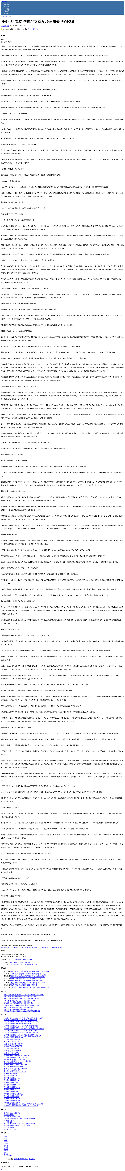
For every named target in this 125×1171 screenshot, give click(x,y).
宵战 (5, 1136)
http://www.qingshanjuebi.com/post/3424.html (19, 959)
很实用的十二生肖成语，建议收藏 (20, 962)
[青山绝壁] (4, 1)
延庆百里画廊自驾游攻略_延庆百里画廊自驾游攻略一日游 (27, 982)
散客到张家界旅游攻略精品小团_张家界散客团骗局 (25, 978)
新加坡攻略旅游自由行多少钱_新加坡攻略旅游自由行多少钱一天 (29, 971)
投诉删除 (32, 1159)
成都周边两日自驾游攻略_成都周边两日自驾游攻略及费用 (27, 977)
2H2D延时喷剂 (25, 947)
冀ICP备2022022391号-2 (21, 1159)
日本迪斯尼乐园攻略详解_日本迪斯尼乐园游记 (24, 986)
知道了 (3, 1169)
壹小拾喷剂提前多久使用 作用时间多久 (16, 1064)
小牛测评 (3, 26)
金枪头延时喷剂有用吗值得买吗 (13, 1095)
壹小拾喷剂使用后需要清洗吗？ (13, 1066)
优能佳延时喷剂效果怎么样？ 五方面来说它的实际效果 (20, 1034)
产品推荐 (7, 13)
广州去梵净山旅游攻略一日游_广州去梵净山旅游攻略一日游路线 (29, 987)
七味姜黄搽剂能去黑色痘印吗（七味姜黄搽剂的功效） (20, 1118)
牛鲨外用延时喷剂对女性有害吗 (13, 1043)
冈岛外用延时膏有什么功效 (12, 1116)
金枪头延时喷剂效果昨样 (11, 1097)
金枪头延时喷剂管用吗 (11, 1091)
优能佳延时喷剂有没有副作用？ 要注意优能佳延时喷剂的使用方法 (24, 1029)
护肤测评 (7, 10)
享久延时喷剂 (5, 947)
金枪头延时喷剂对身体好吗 (12, 1102)
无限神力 (7, 1143)
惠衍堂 (6, 1141)
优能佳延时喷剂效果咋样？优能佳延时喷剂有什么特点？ (21, 1032)
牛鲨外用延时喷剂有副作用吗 (13, 1050)
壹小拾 (6, 1145)
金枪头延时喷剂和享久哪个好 (13, 1093)
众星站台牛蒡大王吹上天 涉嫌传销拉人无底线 (23, 964)
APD (5, 1152)
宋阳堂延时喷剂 (57, 947)
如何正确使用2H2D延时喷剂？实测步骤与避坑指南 (19, 1004)
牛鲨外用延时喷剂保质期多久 (13, 1045)
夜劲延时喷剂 (36, 947)
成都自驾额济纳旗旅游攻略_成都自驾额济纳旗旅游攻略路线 (28, 975)
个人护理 (7, 8)
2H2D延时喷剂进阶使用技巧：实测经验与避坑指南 (19, 1000)
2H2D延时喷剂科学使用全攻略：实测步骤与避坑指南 (20, 996)
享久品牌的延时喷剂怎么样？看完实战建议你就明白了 (20, 1124)
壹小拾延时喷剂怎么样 (11, 1075)
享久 (5, 1138)
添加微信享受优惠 (6, 42)
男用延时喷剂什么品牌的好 (12, 1113)
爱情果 (6, 1147)
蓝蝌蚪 (6, 1150)
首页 (2, 16)
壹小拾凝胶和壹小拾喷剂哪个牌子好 (15, 1072)
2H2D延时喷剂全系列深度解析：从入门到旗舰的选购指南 (21, 998)
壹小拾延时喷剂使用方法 (11, 1077)
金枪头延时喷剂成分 (10, 1086)
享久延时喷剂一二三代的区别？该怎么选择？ (17, 1125)
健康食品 (7, 6)
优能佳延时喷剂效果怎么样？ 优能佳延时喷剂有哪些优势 (21, 1027)
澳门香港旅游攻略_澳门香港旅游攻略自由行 (23, 984)
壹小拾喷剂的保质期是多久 (12, 1070)
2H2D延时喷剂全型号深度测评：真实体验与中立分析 (20, 1007)
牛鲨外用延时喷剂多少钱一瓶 (13, 1046)
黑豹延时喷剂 (46, 947)
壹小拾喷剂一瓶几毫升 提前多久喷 (14, 1059)
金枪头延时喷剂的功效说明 (12, 1100)
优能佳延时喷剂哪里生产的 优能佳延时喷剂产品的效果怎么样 (22, 1036)
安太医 (6, 1154)
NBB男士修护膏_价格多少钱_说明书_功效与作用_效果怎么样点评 (24, 1018)
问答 (6, 16)
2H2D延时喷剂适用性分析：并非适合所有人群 (18, 1009)
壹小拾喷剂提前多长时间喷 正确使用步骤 (16, 1055)
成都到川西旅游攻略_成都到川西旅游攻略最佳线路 (25, 973)
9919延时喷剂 (8, 1156)
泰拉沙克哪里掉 (9, 1115)
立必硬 (6, 1149)
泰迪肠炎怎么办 (9, 1120)
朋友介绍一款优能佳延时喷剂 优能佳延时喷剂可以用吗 (20, 1030)
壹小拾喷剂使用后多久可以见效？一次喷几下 (17, 1061)
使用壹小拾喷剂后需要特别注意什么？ (15, 1057)
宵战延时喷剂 (15, 947)
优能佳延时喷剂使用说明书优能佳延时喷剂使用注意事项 (21, 1025)
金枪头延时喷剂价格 (10, 1089)
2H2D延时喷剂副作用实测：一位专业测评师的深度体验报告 (22, 1011)
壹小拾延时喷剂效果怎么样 (12, 1084)
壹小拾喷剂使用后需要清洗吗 (13, 1063)
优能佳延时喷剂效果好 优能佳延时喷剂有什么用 (18, 1023)
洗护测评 (7, 12)
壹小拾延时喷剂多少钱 (11, 1082)
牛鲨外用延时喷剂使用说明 (12, 1052)
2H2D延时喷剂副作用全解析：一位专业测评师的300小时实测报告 (24, 995)
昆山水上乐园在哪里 (10, 1129)
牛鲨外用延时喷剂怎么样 (11, 1054)
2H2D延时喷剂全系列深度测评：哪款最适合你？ (18, 1002)
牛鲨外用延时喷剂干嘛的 (11, 1048)
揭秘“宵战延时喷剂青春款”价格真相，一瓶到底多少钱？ (21, 1106)
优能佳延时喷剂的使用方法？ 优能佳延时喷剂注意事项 (20, 1020)
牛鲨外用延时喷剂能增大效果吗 (13, 1038)
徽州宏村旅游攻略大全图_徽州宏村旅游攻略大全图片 (26, 980)
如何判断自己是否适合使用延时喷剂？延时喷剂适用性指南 (21, 1005)
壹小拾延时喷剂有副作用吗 (12, 1079)
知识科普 (7, 4)
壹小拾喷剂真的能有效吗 (11, 1073)
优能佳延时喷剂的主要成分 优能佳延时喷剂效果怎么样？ (21, 1021)
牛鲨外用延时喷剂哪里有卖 (12, 1039)
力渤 (5, 1140)
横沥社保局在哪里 (9, 1127)
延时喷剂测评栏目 (33, 29)
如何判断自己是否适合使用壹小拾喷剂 (15, 1068)
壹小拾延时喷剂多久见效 (11, 1081)
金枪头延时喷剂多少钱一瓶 (12, 1088)
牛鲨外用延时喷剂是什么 (11, 1041)
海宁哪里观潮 (8, 1122)
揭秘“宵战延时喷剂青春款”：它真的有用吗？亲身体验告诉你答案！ (24, 1104)
